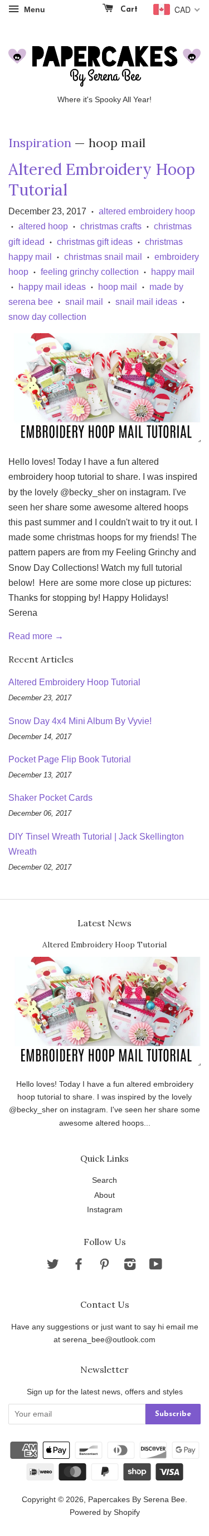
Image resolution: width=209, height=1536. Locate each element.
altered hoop (43, 226)
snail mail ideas (146, 302)
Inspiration (39, 142)
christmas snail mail (103, 257)
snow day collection (47, 317)
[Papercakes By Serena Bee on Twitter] (53, 1266)
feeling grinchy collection (90, 272)
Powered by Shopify (105, 1512)
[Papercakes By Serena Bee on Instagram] (130, 1266)
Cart (128, 10)
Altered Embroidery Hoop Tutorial (74, 682)
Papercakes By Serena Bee (136, 1499)
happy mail (173, 272)
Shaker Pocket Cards (50, 797)
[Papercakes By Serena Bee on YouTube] (155, 1266)
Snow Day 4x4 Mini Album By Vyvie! (80, 721)
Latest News (104, 922)
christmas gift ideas (95, 242)
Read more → (36, 636)
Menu (33, 9)
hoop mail (117, 287)
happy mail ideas (52, 287)
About (104, 1195)
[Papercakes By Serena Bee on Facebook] (78, 1266)
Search (104, 1180)
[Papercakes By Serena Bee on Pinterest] (104, 1266)
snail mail (84, 302)
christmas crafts (111, 226)
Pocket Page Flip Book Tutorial (69, 759)
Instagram (105, 1210)
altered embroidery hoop (147, 211)
